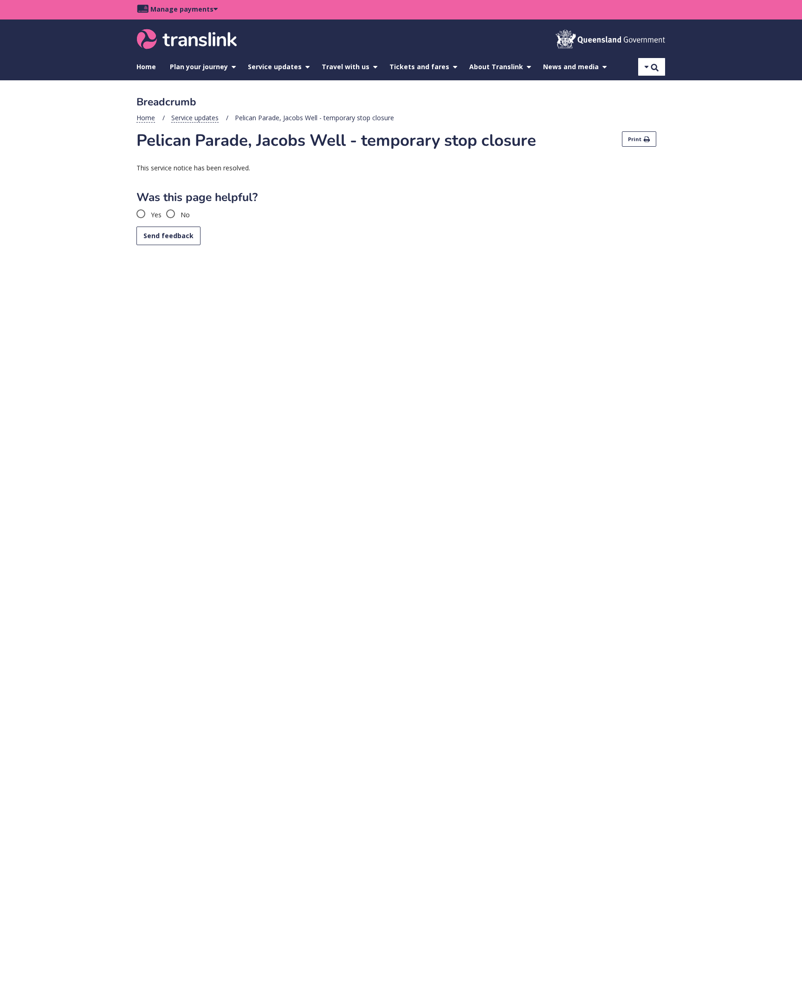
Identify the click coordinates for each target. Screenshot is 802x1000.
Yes (155, 214)
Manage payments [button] (181, 9)
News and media (571, 66)
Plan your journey (199, 66)
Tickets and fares (419, 66)
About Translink (496, 66)
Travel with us (345, 66)
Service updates (275, 66)
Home (146, 66)
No (184, 214)
